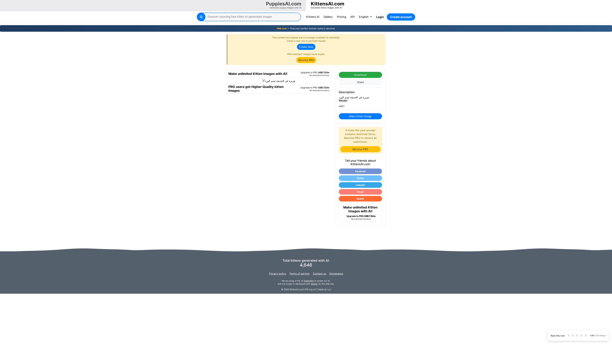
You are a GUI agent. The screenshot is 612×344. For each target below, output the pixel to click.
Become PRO (306, 60)
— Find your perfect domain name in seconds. (306, 28)
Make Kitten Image (360, 116)
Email (360, 191)
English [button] (364, 16)
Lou (329, 289)
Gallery (328, 16)
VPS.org (308, 289)
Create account (401, 17)
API (352, 16)
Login (380, 17)
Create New (306, 46)
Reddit (360, 198)
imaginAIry (309, 281)
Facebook (360, 171)
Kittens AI (313, 16)
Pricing (341, 16)
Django (314, 284)
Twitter (360, 178)
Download (360, 74)
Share (360, 82)
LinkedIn (360, 185)
